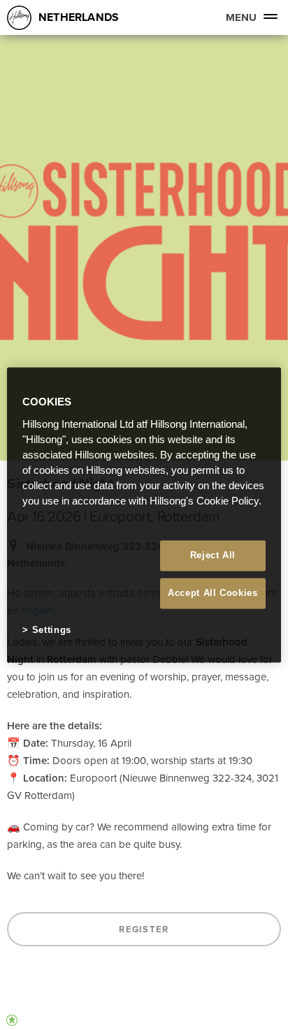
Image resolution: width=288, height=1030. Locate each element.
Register (143, 929)
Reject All (213, 555)
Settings (51, 630)
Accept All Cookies (213, 593)
